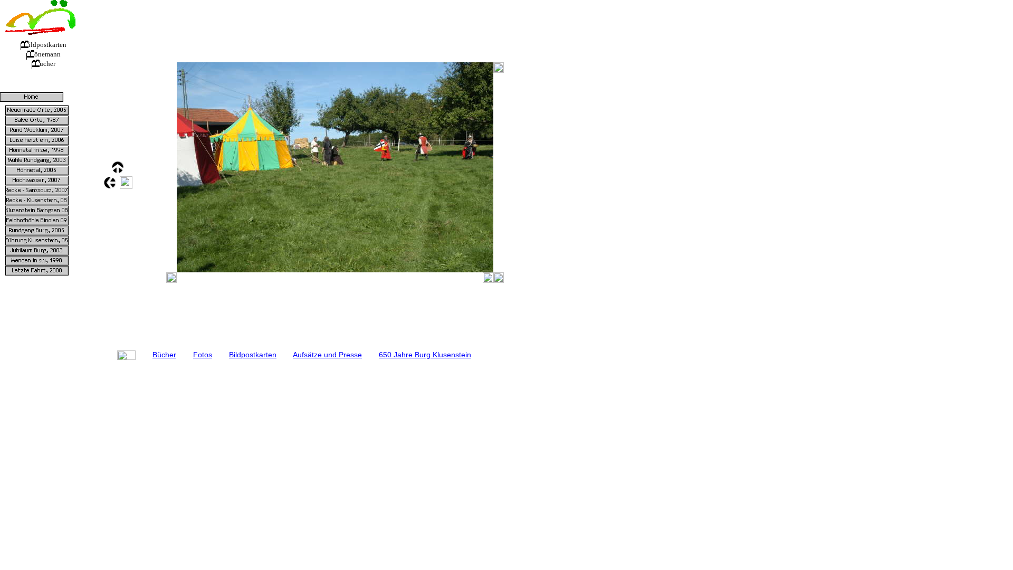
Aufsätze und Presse (327, 354)
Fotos (202, 354)
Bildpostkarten (252, 354)
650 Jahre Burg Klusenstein (425, 354)
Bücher (164, 354)
